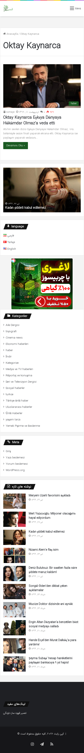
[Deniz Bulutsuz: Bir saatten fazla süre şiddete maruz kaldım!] (14, 573)
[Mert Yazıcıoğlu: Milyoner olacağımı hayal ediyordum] (14, 519)
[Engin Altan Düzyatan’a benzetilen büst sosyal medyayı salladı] (14, 627)
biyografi (11, 331)
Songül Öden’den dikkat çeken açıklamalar (48, 588)
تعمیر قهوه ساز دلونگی (15, 713)
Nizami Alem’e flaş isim (44, 550)
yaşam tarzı (13, 420)
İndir (9, 357)
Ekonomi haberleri (17, 344)
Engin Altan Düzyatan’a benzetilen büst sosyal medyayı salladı (53, 624)
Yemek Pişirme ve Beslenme (23, 426)
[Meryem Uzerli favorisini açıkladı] (14, 501)
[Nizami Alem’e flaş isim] (14, 555)
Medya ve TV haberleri (19, 369)
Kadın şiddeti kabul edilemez (25, 207)
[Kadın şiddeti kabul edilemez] (14, 537)
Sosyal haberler (15, 388)
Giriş (8, 451)
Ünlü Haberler (14, 413)
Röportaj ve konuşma (19, 375)
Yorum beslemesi (17, 464)
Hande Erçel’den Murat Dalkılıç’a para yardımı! (52, 642)
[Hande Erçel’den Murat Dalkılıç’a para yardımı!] (14, 645)
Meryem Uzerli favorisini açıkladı (49, 495)
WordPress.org (15, 470)
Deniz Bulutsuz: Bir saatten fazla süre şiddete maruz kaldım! (53, 570)
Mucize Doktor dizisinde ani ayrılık (51, 604)
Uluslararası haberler (19, 407)
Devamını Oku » (15, 145)
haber (9, 350)
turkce (9, 394)
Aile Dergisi (12, 325)
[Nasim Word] (8, 8)
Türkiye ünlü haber (17, 401)
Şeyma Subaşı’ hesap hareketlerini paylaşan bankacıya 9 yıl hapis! (50, 660)
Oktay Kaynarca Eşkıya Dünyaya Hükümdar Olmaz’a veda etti (32, 120)
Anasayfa (12, 34)
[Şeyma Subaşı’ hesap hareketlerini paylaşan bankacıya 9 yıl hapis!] (14, 664)
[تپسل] (13, 260)
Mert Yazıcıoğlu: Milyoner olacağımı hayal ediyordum (52, 515)
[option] (42, 190)
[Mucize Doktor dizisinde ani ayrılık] (14, 609)
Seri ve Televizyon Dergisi (21, 382)
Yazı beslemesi (15, 458)
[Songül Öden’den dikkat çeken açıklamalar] (14, 591)
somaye (10, 112)
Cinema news (14, 338)
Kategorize (12, 363)
